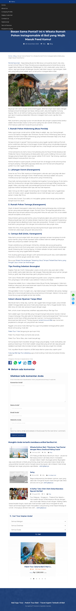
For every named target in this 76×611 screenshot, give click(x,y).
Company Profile (6, 12)
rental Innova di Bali (45, 320)
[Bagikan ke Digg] (25, 364)
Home (3, 5)
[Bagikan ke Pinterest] (35, 364)
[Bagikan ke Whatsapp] (15, 364)
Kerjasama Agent (7, 28)
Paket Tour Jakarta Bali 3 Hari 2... (38, 567)
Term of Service (6, 25)
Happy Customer (7, 15)
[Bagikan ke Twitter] (20, 364)
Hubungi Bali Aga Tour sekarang (19, 353)
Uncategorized (52, 475)
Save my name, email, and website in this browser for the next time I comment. (38, 431)
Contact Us (5, 18)
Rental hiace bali (14, 63)
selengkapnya (44, 466)
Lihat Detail (40, 553)
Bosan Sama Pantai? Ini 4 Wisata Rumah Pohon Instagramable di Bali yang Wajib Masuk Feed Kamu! (38, 35)
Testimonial (5, 22)
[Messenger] (73, 303)
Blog (51, 44)
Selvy (32, 472)
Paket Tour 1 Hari (14, 331)
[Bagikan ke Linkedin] (30, 364)
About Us (4, 8)
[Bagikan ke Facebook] (10, 364)
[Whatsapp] (73, 295)
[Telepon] (73, 299)
